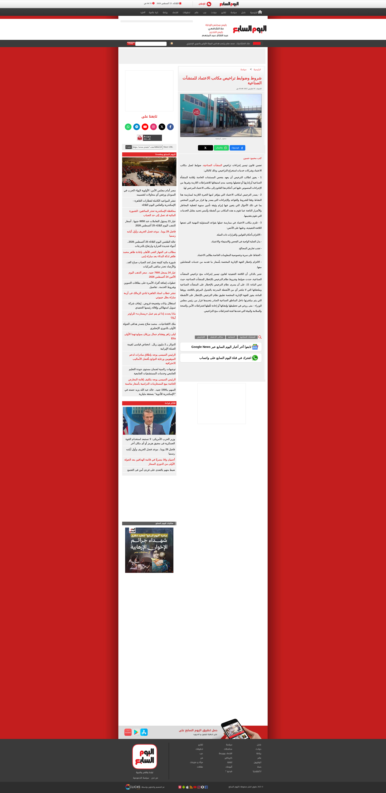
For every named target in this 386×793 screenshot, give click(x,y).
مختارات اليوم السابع (164, 523)
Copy (128, 147)
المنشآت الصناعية (213, 165)
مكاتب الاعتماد (216, 337)
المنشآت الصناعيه (247, 337)
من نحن (154, 778)
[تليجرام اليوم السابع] (136, 127)
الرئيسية (257, 69)
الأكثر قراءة (170, 403)
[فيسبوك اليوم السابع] (170, 127)
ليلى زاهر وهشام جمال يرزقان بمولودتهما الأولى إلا (227, 43)
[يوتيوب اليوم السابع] (145, 127)
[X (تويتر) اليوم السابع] (162, 127)
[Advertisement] (193, 694)
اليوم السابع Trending (165, 154)
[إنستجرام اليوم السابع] (153, 127)
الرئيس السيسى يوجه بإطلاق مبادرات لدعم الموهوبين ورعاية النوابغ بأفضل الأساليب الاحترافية (152, 359)
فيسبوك (235, 148)
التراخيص (201, 337)
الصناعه (231, 337)
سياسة (243, 69)
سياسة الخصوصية (141, 778)
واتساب (219, 148)
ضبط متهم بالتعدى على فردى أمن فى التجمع (151, 470)
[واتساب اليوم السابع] (128, 127)
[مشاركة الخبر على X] (205, 148)
